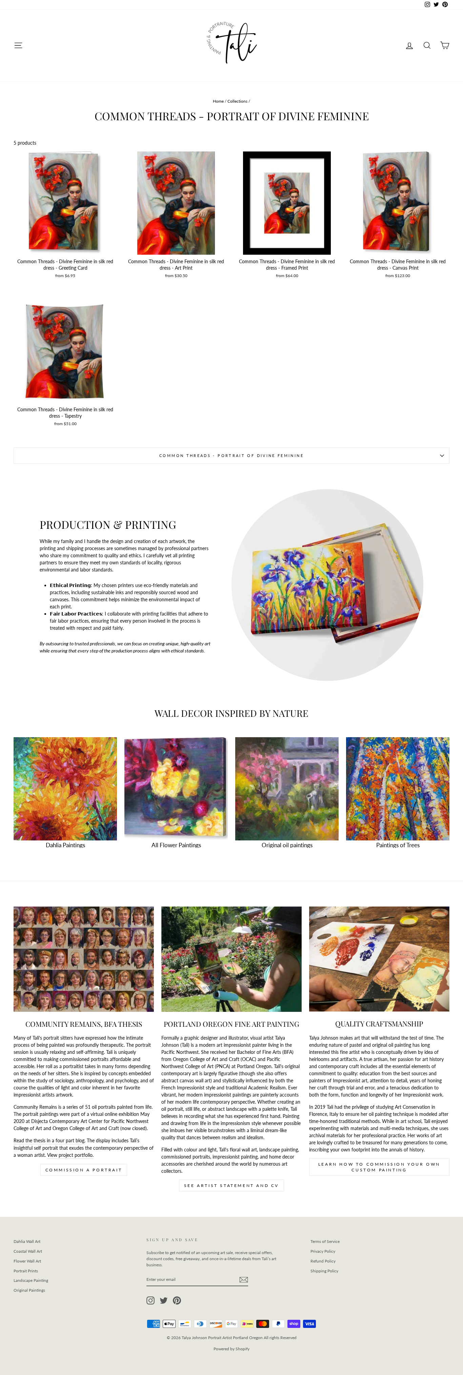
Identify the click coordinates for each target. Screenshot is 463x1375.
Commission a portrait (83, 1169)
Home (218, 101)
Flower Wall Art (27, 1261)
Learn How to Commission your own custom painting (379, 1167)
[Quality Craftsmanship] (379, 959)
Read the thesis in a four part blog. (49, 1140)
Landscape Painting (31, 1280)
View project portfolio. (70, 1155)
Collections (237, 101)
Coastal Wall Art (28, 1251)
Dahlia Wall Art (27, 1241)
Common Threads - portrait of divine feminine (231, 455)
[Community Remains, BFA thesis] (84, 959)
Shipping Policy (324, 1270)
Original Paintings (29, 1290)
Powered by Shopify (231, 1348)
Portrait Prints (26, 1270)
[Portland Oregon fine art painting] (231, 959)
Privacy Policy (322, 1251)
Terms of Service (325, 1241)
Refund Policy (323, 1261)
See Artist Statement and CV (231, 1185)
